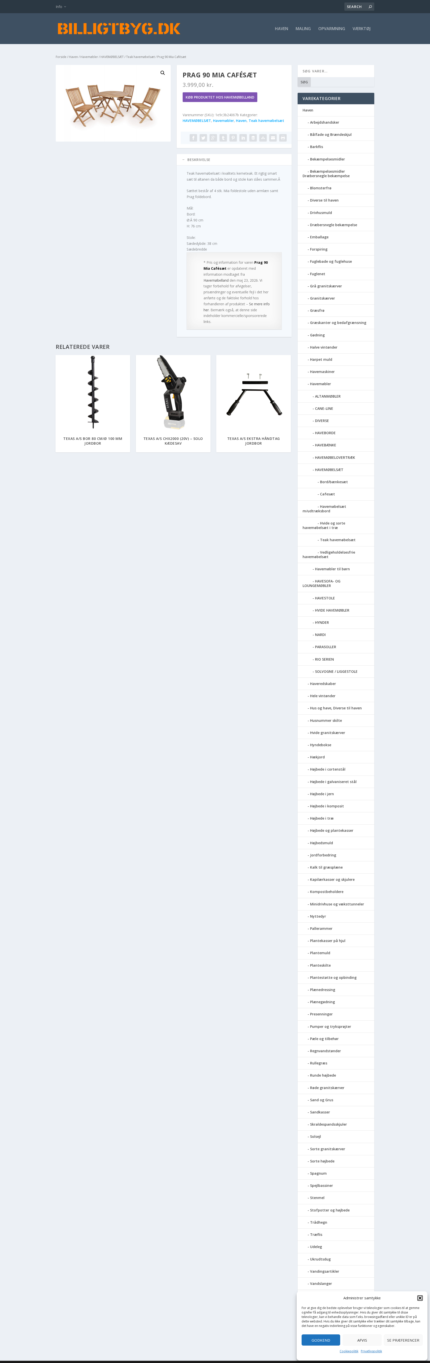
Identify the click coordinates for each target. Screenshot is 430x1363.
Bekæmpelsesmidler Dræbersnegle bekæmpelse (326, 173)
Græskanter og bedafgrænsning (338, 322)
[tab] (234, 159)
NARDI (320, 634)
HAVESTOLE (325, 598)
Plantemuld (320, 952)
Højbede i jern (322, 793)
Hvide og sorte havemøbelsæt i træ (324, 525)
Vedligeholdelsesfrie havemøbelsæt (329, 554)
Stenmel (317, 1197)
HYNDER (322, 622)
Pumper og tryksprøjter (330, 1026)
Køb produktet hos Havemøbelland (220, 97)
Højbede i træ (322, 818)
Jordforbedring (323, 855)
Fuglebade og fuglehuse (331, 261)
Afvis (362, 1340)
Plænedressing (322, 989)
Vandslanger (321, 1283)
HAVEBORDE (325, 432)
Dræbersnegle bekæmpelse (333, 224)
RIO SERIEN (324, 659)
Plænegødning (322, 1001)
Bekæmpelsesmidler (327, 159)
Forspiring (318, 249)
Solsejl (315, 1136)
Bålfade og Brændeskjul (331, 134)
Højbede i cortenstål (327, 769)
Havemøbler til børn (332, 569)
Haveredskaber (323, 683)
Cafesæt (327, 494)
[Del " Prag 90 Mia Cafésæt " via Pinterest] (233, 138)
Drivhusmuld (321, 212)
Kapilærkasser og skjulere (332, 879)
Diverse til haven (324, 200)
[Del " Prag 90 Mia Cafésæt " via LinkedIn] (243, 138)
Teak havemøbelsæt (140, 57)
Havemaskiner (322, 371)
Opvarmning (331, 29)
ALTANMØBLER (328, 396)
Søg (304, 82)
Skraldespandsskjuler (328, 1124)
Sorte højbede (322, 1161)
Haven (281, 29)
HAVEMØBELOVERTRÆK (335, 457)
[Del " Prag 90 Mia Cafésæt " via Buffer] (253, 138)
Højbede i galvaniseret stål (333, 781)
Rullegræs (318, 1063)
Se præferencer (403, 1340)
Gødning (317, 335)
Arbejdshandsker (324, 122)
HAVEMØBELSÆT (112, 57)
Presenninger (321, 1014)
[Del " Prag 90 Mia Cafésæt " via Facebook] (193, 138)
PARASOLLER (325, 646)
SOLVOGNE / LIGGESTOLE (336, 671)
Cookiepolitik (349, 1351)
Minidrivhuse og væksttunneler (337, 904)
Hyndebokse (320, 744)
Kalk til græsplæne (326, 867)
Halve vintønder (323, 347)
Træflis (316, 1234)
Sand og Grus (321, 1100)
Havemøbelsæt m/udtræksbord (324, 508)
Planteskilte (320, 965)
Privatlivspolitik (371, 1351)
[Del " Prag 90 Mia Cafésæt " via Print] (283, 138)
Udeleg (316, 1246)
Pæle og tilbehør (324, 1038)
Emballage (319, 237)
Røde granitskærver (327, 1087)
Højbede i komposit (327, 806)
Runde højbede (323, 1075)
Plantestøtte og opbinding (333, 977)
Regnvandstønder (325, 1050)
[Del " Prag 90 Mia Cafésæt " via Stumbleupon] (263, 138)
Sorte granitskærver (327, 1149)
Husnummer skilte (326, 720)
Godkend (321, 1340)
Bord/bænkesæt (334, 481)
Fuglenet (317, 273)
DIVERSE (322, 420)
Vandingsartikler (324, 1271)
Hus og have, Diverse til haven (336, 708)
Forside (61, 57)
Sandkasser (320, 1112)
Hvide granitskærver (327, 732)
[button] (420, 1298)
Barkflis (316, 146)
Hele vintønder (322, 695)
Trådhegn (318, 1222)
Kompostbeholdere (326, 891)
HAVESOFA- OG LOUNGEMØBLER (321, 583)
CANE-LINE (324, 408)
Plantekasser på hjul (327, 940)
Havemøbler (89, 57)
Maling (303, 29)
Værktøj (362, 29)
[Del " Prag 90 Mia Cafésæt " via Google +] (213, 138)
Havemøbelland (216, 280)
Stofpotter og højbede (330, 1210)
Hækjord (317, 757)
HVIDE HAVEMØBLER (332, 610)
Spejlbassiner (321, 1185)
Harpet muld (321, 359)
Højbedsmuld (321, 842)
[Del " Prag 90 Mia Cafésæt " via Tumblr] (223, 138)
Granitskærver (322, 298)
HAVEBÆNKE (325, 445)
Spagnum (318, 1173)
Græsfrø (317, 310)
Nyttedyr (318, 916)
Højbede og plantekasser (331, 830)
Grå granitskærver (326, 286)
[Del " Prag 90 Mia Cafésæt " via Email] (273, 138)
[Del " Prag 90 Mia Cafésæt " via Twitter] (203, 138)
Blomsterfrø (320, 188)
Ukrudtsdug (320, 1259)
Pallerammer (321, 928)
